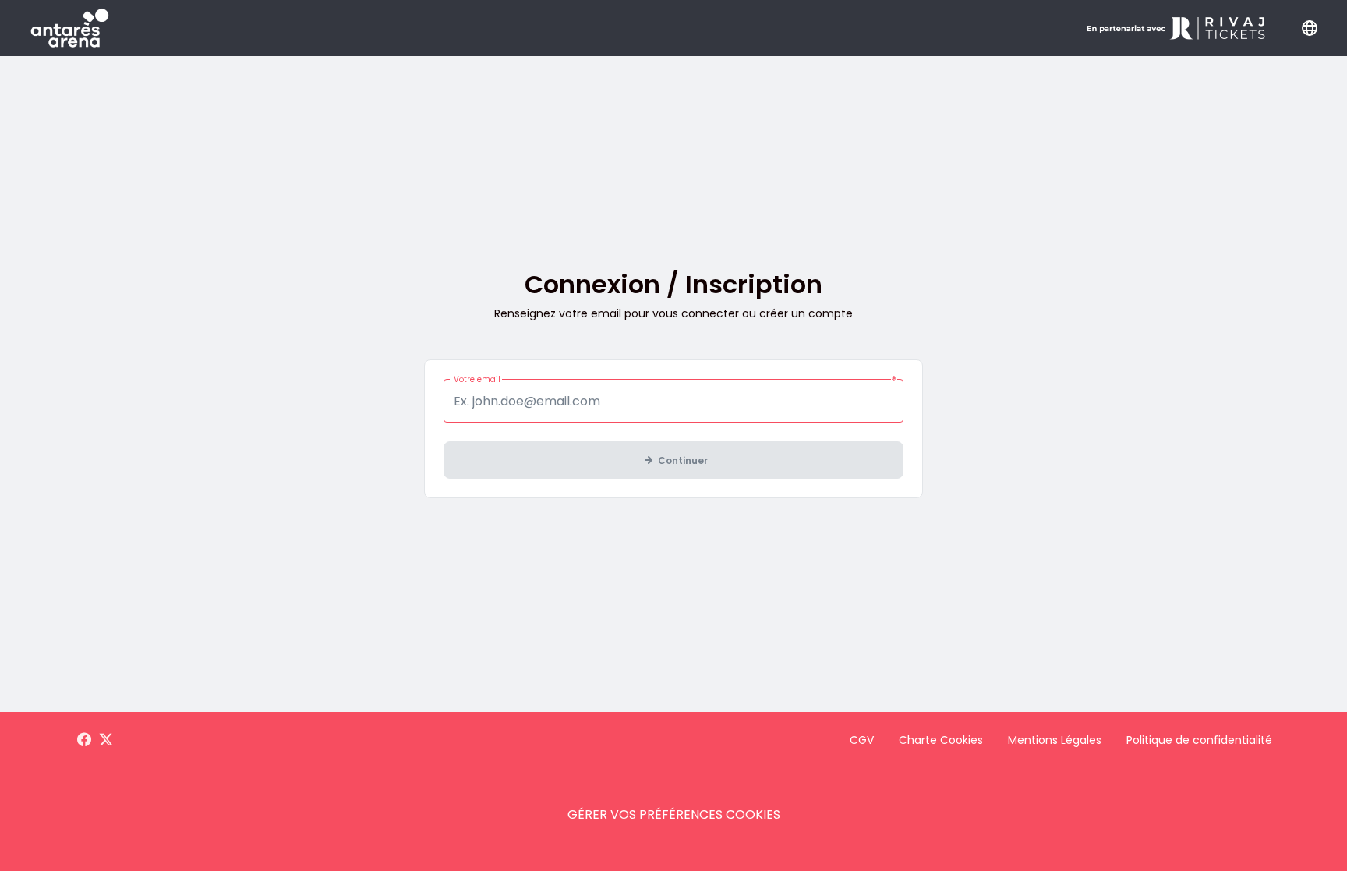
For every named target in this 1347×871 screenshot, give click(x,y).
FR (1309, 28)
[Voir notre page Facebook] (84, 740)
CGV (862, 740)
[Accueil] (70, 28)
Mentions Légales (1054, 740)
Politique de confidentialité (1199, 740)
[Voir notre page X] (106, 740)
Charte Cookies (941, 740)
